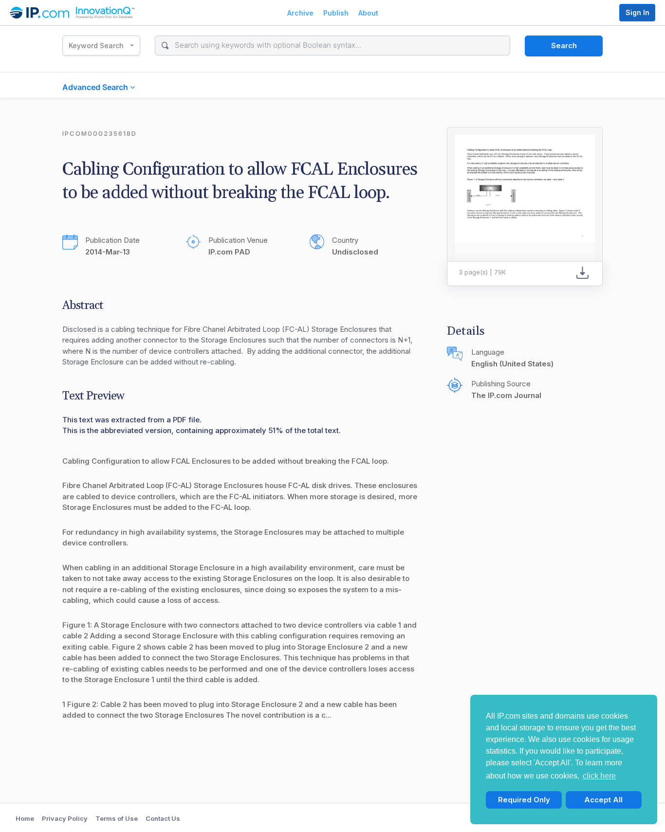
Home (25, 818)
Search (564, 45)
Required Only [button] (524, 799)
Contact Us (163, 818)
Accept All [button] (603, 799)
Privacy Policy (65, 818)
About (368, 13)
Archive (300, 13)
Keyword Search (96, 45)
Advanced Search (96, 87)
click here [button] (599, 776)
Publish (336, 13)
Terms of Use (116, 818)
